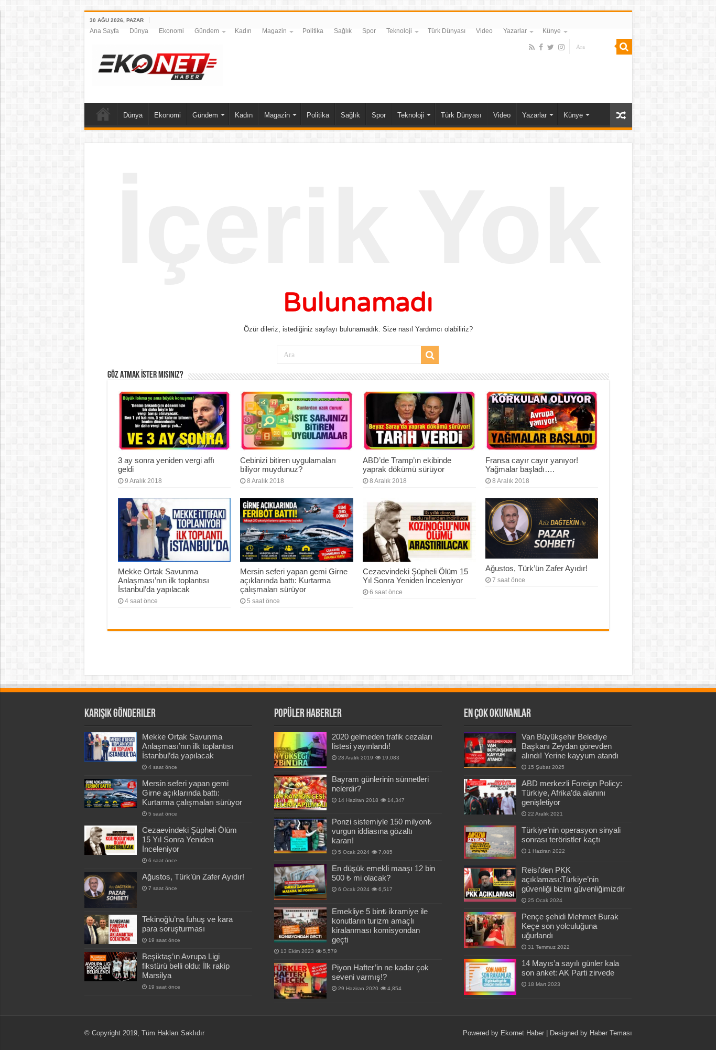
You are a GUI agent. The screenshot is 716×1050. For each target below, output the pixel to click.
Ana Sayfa (104, 31)
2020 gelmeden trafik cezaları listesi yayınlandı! (382, 741)
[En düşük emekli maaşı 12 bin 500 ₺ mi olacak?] (300, 881)
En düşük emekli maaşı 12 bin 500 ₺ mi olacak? (383, 873)
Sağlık (343, 31)
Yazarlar (515, 31)
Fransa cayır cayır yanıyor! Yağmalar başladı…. (531, 465)
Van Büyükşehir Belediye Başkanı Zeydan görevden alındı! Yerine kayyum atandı (570, 746)
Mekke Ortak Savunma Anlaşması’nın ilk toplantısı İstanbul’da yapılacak (163, 580)
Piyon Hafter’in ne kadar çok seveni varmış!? (380, 972)
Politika (312, 31)
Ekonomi (171, 31)
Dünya (138, 31)
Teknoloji (399, 31)
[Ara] (624, 47)
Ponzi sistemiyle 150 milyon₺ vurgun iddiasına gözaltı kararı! (382, 831)
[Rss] (532, 47)
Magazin (274, 31)
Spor (369, 31)
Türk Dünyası (446, 31)
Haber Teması (611, 1033)
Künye (552, 31)
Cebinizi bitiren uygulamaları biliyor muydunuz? (288, 465)
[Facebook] (541, 47)
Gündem (206, 31)
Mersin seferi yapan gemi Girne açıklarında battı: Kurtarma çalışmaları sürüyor (294, 580)
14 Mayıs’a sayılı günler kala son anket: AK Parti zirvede (570, 968)
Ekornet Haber (522, 1033)
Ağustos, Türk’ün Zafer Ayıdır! (536, 568)
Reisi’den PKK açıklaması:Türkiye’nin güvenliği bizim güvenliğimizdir (573, 879)
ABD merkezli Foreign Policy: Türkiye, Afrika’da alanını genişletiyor (572, 793)
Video (484, 31)
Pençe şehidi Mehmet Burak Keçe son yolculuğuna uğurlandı (570, 926)
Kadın (243, 31)
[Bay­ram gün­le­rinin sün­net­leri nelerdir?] (300, 792)
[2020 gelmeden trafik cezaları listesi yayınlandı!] (300, 750)
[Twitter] (550, 47)
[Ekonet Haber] (157, 63)
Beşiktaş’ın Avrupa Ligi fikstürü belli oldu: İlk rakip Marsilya (186, 966)
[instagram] (561, 47)
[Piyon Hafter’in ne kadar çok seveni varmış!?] (300, 981)
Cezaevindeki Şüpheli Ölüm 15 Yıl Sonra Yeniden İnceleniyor (415, 576)
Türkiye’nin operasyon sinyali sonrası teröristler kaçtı (571, 835)
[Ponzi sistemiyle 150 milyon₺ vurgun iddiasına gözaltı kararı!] (300, 835)
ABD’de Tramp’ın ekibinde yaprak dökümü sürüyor (407, 465)
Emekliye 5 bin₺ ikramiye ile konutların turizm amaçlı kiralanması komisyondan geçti (380, 925)
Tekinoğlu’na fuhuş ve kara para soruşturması (187, 924)
